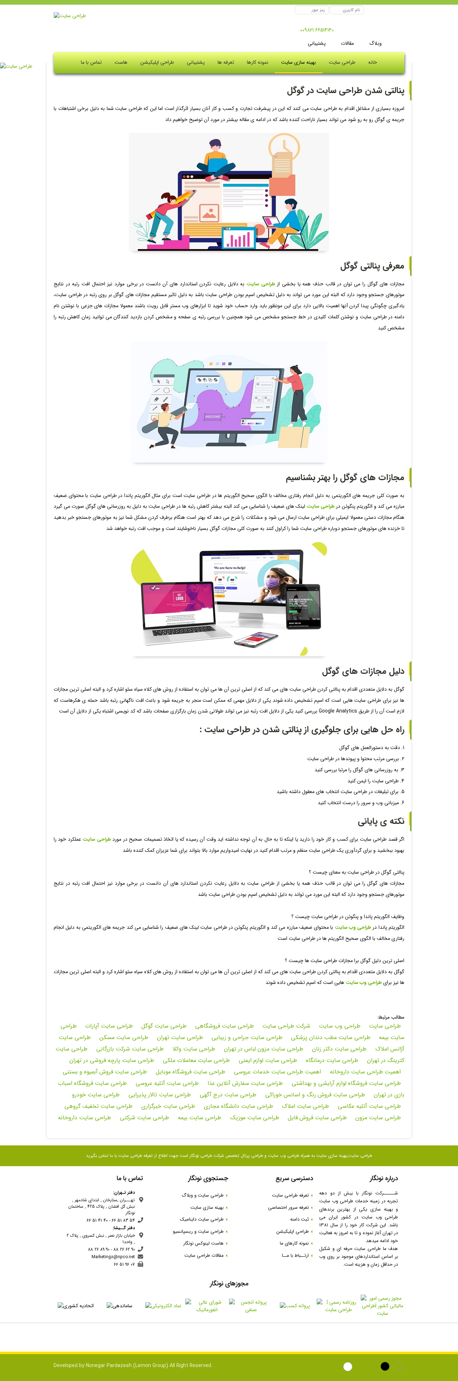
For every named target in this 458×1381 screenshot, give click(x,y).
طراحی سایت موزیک (253, 1117)
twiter (361, 1367)
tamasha (348, 1367)
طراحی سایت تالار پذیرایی (159, 1094)
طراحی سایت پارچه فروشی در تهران (111, 1060)
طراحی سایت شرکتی (143, 1117)
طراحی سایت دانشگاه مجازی (237, 1106)
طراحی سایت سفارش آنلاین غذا (244, 1083)
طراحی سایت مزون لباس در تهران (262, 1048)
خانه (372, 62)
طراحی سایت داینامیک (204, 1219)
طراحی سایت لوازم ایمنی (267, 1060)
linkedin (373, 1367)
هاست (120, 62)
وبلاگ (375, 43)
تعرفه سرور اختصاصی (290, 1207)
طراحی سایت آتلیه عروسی (166, 1083)
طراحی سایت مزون (378, 1117)
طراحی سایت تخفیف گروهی (98, 1106)
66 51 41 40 (97, 1220)
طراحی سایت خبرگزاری (167, 1106)
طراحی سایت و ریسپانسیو (200, 1231)
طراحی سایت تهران (179, 1037)
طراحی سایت (385, 1026)
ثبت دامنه (301, 1219)
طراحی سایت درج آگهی (227, 1094)
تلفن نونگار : (344, 31)
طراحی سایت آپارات (109, 1026)
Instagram (398, 1367)
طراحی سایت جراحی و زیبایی (246, 1037)
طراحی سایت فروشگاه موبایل (189, 1071)
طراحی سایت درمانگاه (331, 1060)
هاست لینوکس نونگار (205, 1243)
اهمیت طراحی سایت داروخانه (364, 1071)
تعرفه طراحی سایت (292, 1195)
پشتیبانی (317, 43)
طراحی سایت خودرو (96, 1094)
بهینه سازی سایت (298, 62)
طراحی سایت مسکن (123, 1037)
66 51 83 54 (123, 1220)
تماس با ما (91, 62)
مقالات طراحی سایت (206, 1255)
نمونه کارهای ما (296, 1243)
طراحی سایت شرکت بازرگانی (129, 1048)
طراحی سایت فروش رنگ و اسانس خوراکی (314, 1094)
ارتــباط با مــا (297, 1255)
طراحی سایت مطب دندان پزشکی (330, 1037)
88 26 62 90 (124, 1249)
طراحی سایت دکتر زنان (338, 1048)
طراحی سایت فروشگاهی (224, 1026)
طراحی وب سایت (339, 1026)
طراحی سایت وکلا (193, 1048)
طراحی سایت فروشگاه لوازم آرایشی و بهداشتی (345, 1083)
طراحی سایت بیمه (198, 1117)
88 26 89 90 (98, 1249)
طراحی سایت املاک (304, 1106)
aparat (336, 1367)
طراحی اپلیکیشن (157, 62)
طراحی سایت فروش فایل (317, 1117)
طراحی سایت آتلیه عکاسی (368, 1106)
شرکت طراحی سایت (286, 1026)
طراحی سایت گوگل (163, 1026)
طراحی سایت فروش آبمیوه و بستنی (105, 1071)
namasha (323, 1367)
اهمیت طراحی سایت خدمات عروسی (276, 1071)
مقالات (347, 43)
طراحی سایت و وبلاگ (205, 1195)
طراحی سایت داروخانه (84, 1117)
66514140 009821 (317, 30)
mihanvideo (386, 1367)
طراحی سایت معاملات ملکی (195, 1060)
